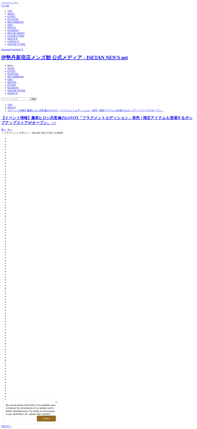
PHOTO (11, 27)
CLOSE (5, 5)
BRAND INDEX (16, 33)
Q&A (10, 25)
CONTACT (13, 41)
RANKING (13, 30)
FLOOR (11, 85)
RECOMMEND (15, 22)
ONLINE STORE (16, 44)
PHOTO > (6, 426)
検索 (34, 99)
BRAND (11, 82)
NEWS (10, 13)
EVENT (11, 16)
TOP (9, 11)
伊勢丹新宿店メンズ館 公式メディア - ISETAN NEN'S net (64, 57)
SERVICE (12, 38)
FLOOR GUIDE (15, 36)
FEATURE (12, 19)
